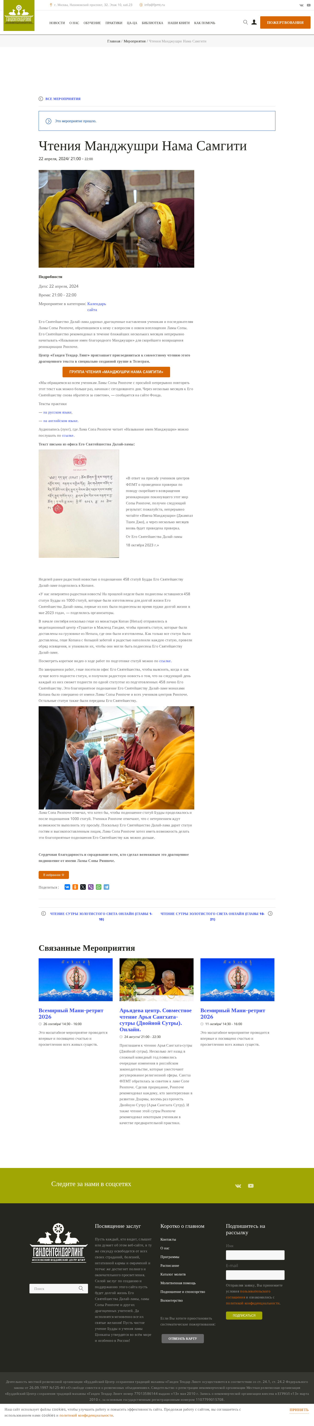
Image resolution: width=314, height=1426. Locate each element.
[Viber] (91, 887)
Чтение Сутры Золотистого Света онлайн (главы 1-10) (101, 916)
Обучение (92, 23)
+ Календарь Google (208, 101)
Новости (57, 23)
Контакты (168, 1239)
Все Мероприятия (63, 99)
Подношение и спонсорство (182, 1291)
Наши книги (179, 23)
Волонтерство (171, 1300)
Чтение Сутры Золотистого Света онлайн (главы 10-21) (213, 916)
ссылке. (68, 435)
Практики (114, 23)
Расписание (169, 1265)
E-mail (232, 1265)
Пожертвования (285, 22)
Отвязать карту (182, 1338)
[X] (83, 887)
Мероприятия (135, 41)
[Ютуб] (309, 5)
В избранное (52, 875)
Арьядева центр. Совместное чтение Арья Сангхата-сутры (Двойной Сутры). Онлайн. (156, 1019)
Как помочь (204, 23)
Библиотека (152, 23)
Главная (113, 41)
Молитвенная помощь (178, 1282)
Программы (169, 1256)
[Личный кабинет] (254, 22)
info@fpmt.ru (154, 5)
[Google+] (301, 5)
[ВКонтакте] (67, 887)
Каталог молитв (173, 1274)
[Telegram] (106, 887)
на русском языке (57, 412)
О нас (74, 23)
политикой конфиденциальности (253, 1303)
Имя (229, 1245)
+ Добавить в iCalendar (253, 101)
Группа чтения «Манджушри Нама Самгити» (116, 372)
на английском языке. (61, 420)
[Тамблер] (238, 1186)
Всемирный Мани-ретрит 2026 (71, 1013)
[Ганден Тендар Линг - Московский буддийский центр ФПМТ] (18, 15)
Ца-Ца (132, 23)
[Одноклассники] (75, 887)
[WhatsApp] (98, 887)
